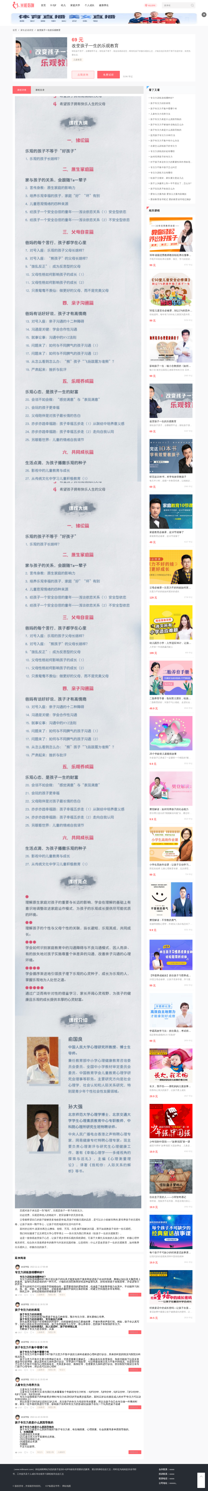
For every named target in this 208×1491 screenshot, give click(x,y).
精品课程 (151, 5)
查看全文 (134, 1295)
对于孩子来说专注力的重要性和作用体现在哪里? (171, 162)
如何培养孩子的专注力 (161, 156)
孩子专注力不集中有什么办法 (164, 140)
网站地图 (66, 1486)
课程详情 (21, 90)
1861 (20, 1370)
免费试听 (108, 74)
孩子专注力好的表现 (27, 1309)
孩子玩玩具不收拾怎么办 (162, 188)
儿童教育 (77, 59)
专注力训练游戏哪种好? (29, 1272)
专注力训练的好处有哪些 (162, 151)
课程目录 (40, 90)
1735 (20, 1295)
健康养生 (104, 5)
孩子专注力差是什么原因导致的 (34, 1422)
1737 (20, 1408)
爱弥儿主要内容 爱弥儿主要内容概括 (168, 194)
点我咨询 (83, 74)
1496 (20, 1452)
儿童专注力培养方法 (27, 1384)
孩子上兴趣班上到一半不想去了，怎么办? (171, 183)
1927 (20, 1332)
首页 (43, 5)
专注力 (62, 1295)
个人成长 (89, 5)
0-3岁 (53, 5)
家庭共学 (75, 5)
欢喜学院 (25, 1267)
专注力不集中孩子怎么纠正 (163, 167)
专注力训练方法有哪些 (161, 172)
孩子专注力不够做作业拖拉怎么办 (167, 124)
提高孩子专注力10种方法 (162, 135)
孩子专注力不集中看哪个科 (31, 1347)
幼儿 (63, 5)
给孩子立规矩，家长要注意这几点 (167, 178)
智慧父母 (52, 1295)
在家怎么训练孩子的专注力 (163, 146)
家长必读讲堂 (27, 30)
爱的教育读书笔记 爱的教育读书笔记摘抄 (170, 199)
